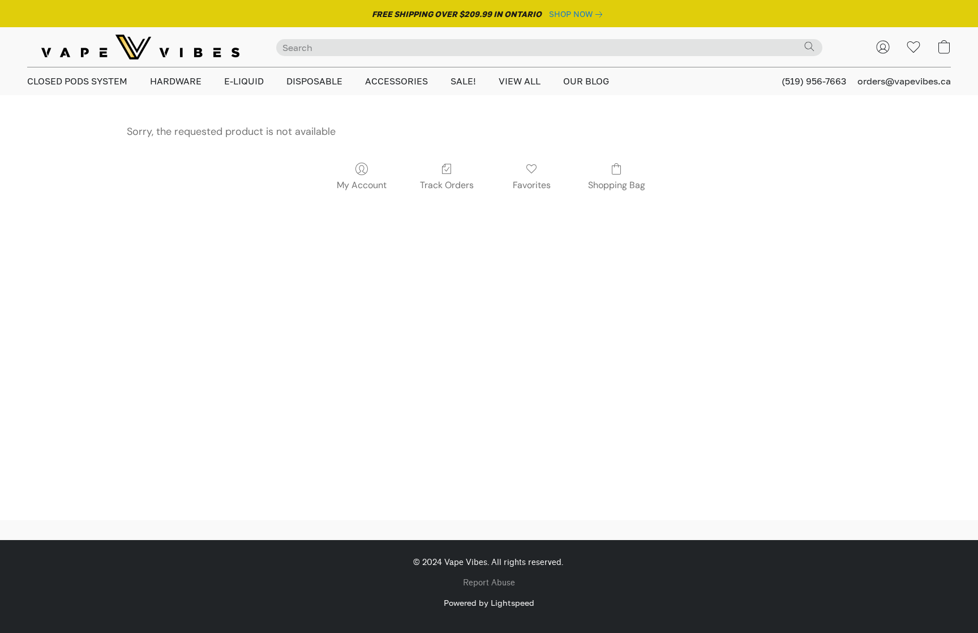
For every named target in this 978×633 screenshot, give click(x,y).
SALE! (463, 81)
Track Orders (447, 185)
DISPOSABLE (314, 81)
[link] (578, 14)
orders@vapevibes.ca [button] (904, 81)
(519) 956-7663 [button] (814, 81)
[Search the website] (809, 46)
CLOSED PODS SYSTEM (77, 81)
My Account (362, 185)
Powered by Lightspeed (489, 602)
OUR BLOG (586, 81)
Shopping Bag (616, 185)
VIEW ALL (520, 81)
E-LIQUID (244, 81)
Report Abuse (489, 583)
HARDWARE (175, 81)
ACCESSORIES (396, 81)
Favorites (532, 185)
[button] (140, 47)
